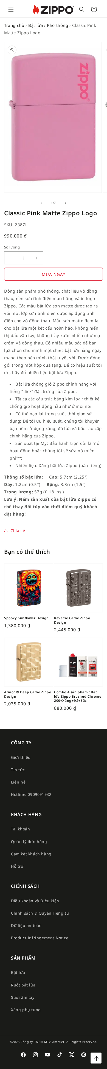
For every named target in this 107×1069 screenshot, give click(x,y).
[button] (11, 9)
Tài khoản (20, 829)
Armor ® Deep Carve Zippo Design (27, 694)
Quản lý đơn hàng (29, 841)
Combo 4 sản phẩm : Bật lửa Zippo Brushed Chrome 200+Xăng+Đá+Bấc (77, 696)
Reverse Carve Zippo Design (72, 620)
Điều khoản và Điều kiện (35, 900)
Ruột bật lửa (23, 985)
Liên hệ (18, 782)
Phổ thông (57, 25)
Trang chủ (14, 25)
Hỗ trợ (17, 866)
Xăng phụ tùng (26, 1009)
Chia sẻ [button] (17, 530)
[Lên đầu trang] (96, 1058)
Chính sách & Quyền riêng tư (40, 913)
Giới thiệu (21, 757)
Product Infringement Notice (39, 937)
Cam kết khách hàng (31, 853)
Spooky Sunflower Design (26, 618)
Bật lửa (35, 25)
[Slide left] (41, 203)
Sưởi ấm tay (23, 997)
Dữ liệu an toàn (26, 925)
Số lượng (12, 247)
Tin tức (18, 769)
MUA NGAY (53, 274)
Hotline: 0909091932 (31, 794)
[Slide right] (66, 203)
